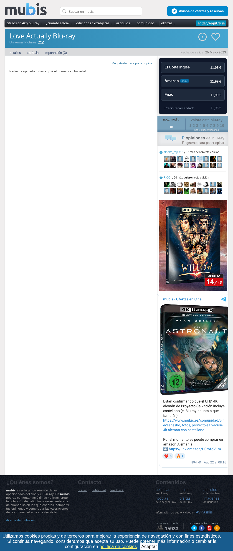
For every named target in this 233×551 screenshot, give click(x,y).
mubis (26, 9)
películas (163, 491)
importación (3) (56, 53)
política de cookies (118, 546)
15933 (171, 528)
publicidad (98, 490)
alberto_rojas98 (173, 152)
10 (222, 126)
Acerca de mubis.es (20, 520)
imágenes (211, 500)
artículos (213, 491)
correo (82, 490)
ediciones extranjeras (92, 23)
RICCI (167, 177)
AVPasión (184, 512)
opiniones (203, 138)
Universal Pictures (23, 42)
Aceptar (149, 546)
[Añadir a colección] (202, 36)
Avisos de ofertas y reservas (201, 11)
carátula (33, 53)
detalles (15, 53)
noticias (166, 500)
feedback (117, 490)
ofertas (186, 500)
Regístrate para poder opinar (133, 63)
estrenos (186, 491)
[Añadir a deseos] (215, 36)
